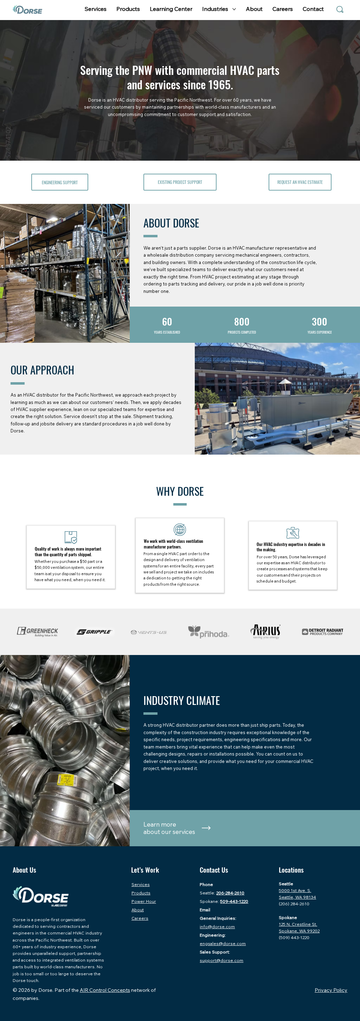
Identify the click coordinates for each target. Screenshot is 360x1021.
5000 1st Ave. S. (295, 890)
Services (140, 884)
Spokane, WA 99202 (299, 930)
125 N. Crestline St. (298, 924)
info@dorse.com (217, 926)
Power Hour (143, 901)
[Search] (340, 9)
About (137, 909)
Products (140, 892)
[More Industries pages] (234, 9)
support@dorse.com (221, 960)
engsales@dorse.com (223, 943)
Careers (139, 918)
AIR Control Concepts (105, 990)
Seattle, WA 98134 (297, 897)
